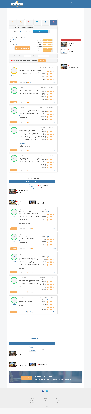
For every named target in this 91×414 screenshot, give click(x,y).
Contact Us (76, 5)
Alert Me (42, 60)
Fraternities (44, 5)
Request (68, 5)
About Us (58, 396)
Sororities (53, 5)
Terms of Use (58, 398)
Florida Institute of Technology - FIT (20, 39)
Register (77, 2)
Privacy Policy (58, 400)
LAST (39, 338)
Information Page (27, 37)
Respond (14, 82)
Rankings (61, 5)
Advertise (45, 396)
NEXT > (33, 338)
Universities (35, 5)
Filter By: (20, 56)
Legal (58, 402)
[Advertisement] (33, 324)
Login (71, 2)
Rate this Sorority (23, 48)
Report (54, 82)
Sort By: (35, 56)
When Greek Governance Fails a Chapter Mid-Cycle (21, 203)
